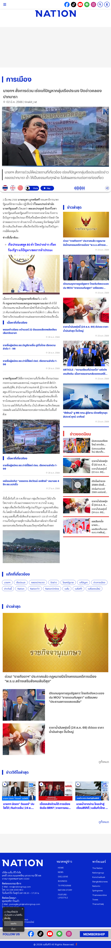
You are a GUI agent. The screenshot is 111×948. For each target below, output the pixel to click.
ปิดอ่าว (53, 582)
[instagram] (69, 935)
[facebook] (31, 935)
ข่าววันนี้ (8, 588)
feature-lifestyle (63, 896)
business (62, 881)
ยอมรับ (13, 923)
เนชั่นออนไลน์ (94, 588)
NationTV (35, 588)
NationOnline (52, 588)
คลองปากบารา (38, 582)
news (60, 872)
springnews (97, 890)
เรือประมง (20, 582)
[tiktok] (40, 935)
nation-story (65, 889)
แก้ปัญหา (83, 582)
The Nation (97, 868)
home (61, 867)
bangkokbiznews (100, 881)
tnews (95, 899)
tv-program (64, 885)
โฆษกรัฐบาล (68, 582)
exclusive (63, 876)
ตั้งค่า (13, 929)
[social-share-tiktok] (73, 4)
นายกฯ (7, 582)
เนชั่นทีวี (78, 588)
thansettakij (98, 903)
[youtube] (50, 935)
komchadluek (98, 877)
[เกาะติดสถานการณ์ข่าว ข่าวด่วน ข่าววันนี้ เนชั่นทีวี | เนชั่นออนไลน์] (55, 13)
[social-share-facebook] (67, 4)
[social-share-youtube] (80, 4)
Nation (20, 588)
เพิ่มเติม (7, 918)
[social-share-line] (86, 4)
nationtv (96, 886)
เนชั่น (67, 588)
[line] (59, 935)
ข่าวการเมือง (99, 582)
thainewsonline (99, 895)
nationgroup (98, 872)
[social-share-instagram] (93, 4)
